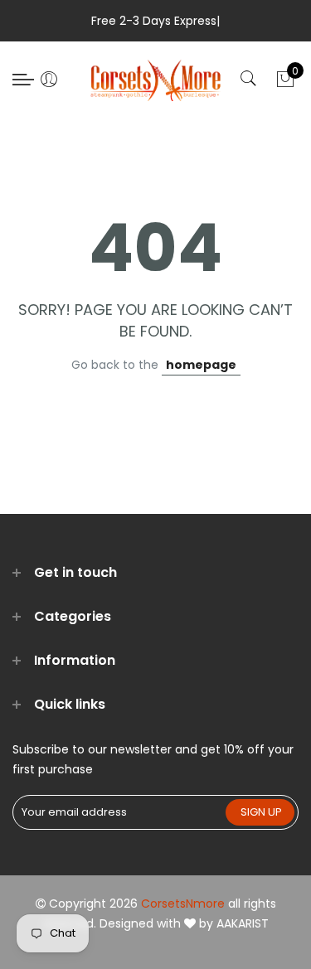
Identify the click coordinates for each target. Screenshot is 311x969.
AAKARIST (242, 923)
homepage (201, 364)
